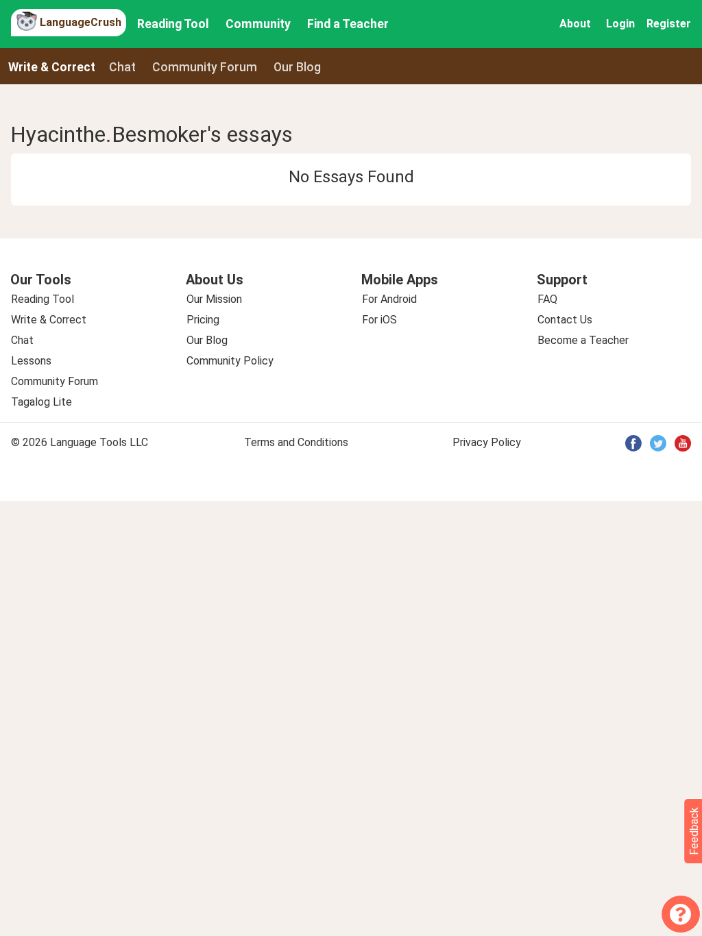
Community (258, 24)
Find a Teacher (348, 24)
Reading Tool (173, 24)
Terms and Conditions (296, 442)
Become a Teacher (583, 340)
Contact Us (564, 319)
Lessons (31, 360)
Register (668, 23)
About (575, 23)
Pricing (202, 319)
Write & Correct (51, 67)
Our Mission (214, 299)
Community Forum (54, 381)
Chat (122, 67)
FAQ (547, 299)
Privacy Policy (486, 442)
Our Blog (207, 340)
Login (620, 23)
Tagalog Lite (41, 401)
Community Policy (230, 360)
